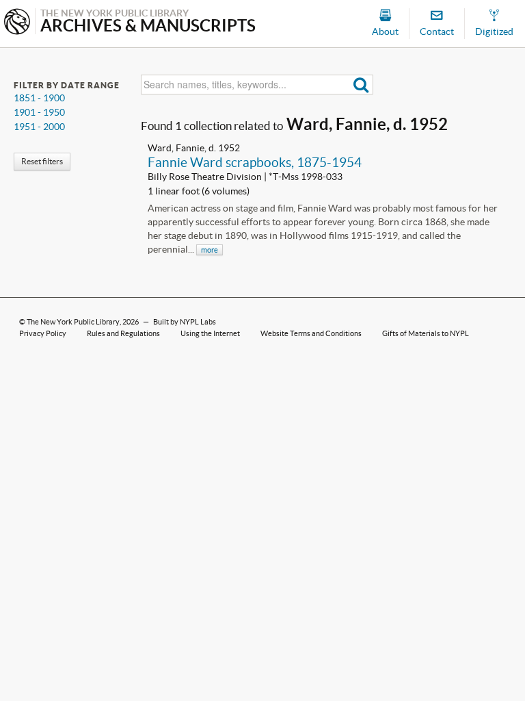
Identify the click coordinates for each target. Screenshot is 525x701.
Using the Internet (210, 333)
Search (361, 84)
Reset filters (42, 161)
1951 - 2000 (39, 126)
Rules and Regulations (123, 333)
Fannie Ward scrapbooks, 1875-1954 (255, 162)
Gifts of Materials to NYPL (425, 333)
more (209, 250)
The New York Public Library (73, 322)
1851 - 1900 (39, 97)
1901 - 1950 (39, 112)
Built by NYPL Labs (184, 322)
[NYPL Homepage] (17, 23)
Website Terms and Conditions (311, 333)
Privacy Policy (42, 333)
